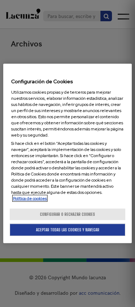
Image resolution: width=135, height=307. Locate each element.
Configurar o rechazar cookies (67, 214)
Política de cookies (30, 198)
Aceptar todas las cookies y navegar (67, 229)
